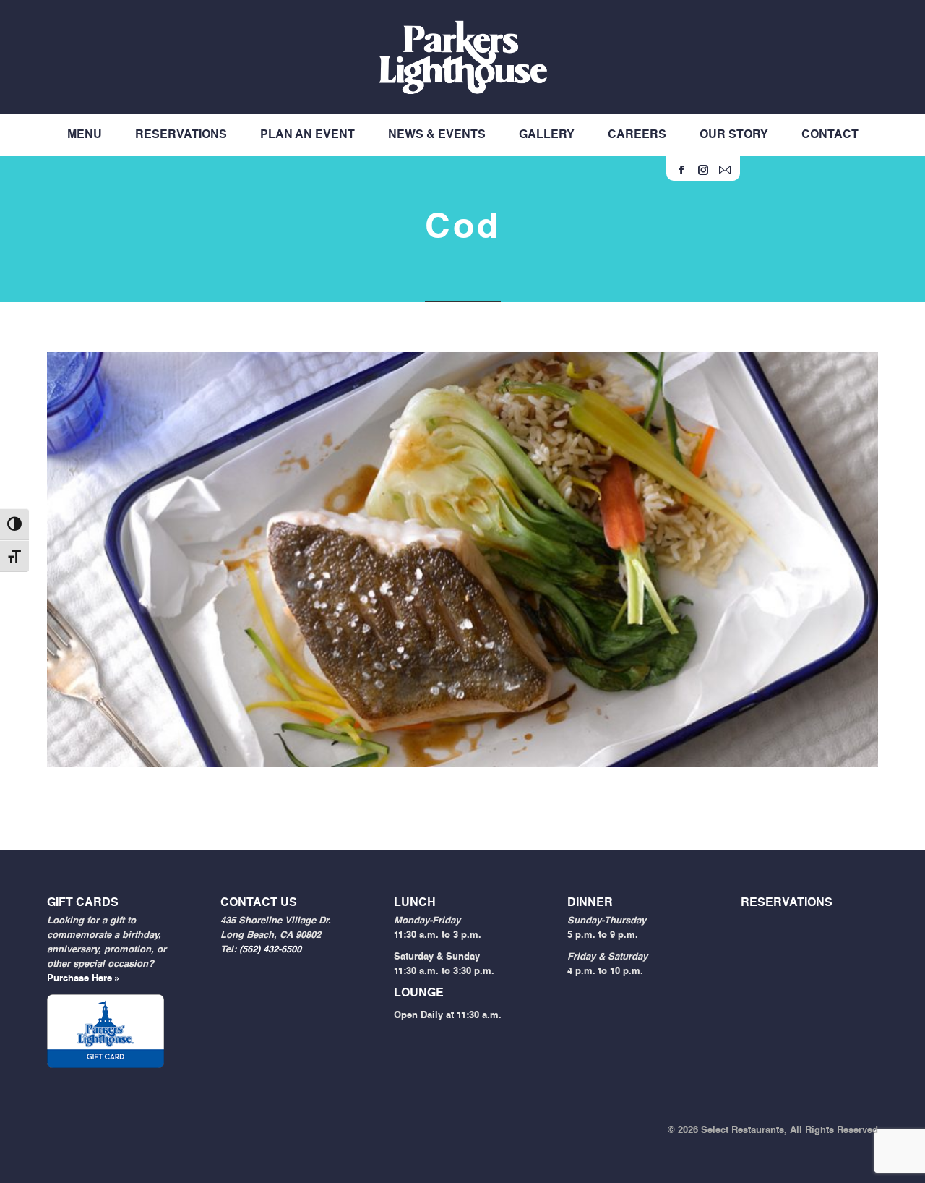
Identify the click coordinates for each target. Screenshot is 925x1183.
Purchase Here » (83, 978)
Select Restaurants (742, 1130)
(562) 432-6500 (270, 949)
